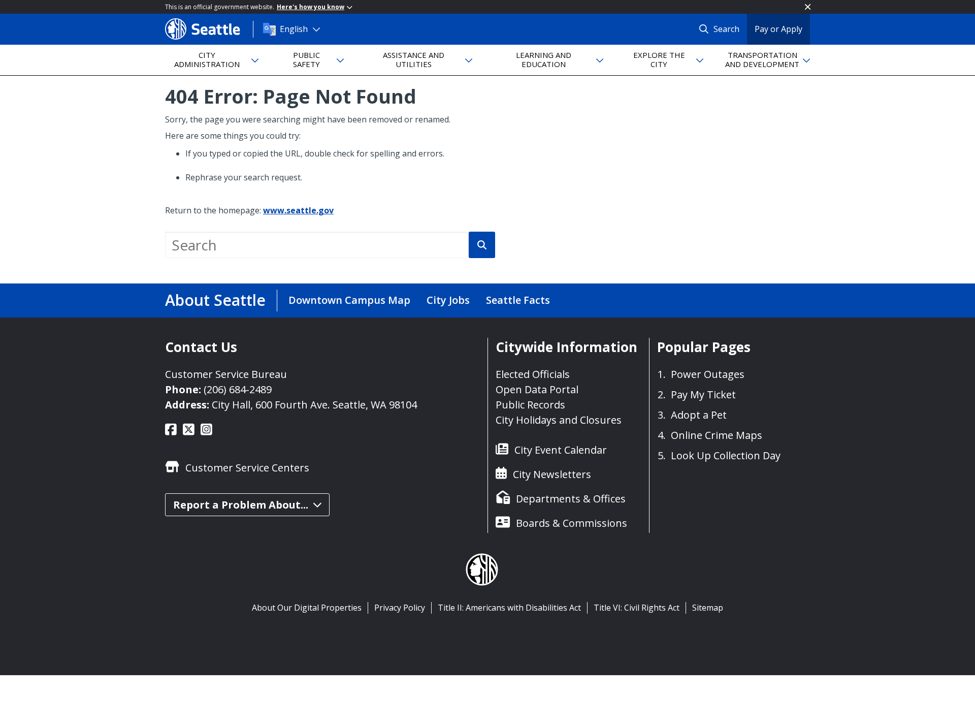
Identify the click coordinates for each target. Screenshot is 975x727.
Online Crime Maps (716, 435)
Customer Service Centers (247, 468)
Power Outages (707, 374)
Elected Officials (533, 374)
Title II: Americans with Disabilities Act (509, 607)
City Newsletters (552, 474)
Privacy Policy (399, 607)
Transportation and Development (762, 59)
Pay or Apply (778, 29)
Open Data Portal (537, 389)
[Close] (808, 7)
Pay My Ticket (703, 394)
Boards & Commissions (571, 523)
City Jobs (448, 300)
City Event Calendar (560, 450)
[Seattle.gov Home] (209, 29)
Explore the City (659, 59)
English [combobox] (294, 29)
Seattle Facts (518, 300)
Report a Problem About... (240, 505)
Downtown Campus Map (349, 300)
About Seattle (215, 300)
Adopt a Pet (699, 415)
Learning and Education (543, 59)
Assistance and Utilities (413, 59)
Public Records (530, 405)
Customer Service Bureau (226, 374)
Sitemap (707, 607)
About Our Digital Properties (307, 607)
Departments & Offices (571, 498)
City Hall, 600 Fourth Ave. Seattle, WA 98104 (314, 405)
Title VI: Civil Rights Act (636, 607)
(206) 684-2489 (238, 389)
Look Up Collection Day (726, 455)
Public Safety (306, 59)
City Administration (207, 59)
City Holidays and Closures (559, 420)
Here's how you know (310, 7)
